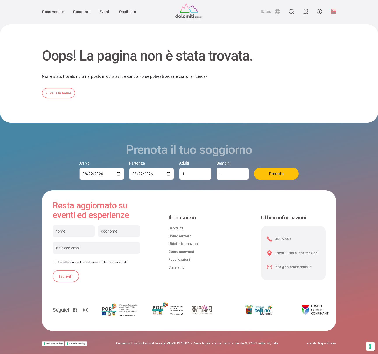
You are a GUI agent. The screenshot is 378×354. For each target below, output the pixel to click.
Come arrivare (179, 236)
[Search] (291, 11)
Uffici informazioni (183, 244)
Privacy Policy (54, 343)
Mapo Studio (327, 343)
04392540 (282, 239)
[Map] (305, 11)
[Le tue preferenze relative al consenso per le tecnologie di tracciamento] (370, 346)
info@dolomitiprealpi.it (293, 267)
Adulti (184, 163)
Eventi (104, 11)
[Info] (319, 11)
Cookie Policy (77, 343)
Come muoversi (181, 252)
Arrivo (84, 163)
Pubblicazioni (179, 259)
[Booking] (333, 11)
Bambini (224, 163)
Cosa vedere (53, 11)
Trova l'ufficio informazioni (296, 253)
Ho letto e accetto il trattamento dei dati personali (92, 262)
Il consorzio (182, 218)
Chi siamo (176, 267)
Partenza (137, 163)
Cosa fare (82, 11)
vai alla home (60, 93)
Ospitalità (127, 11)
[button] (270, 11)
